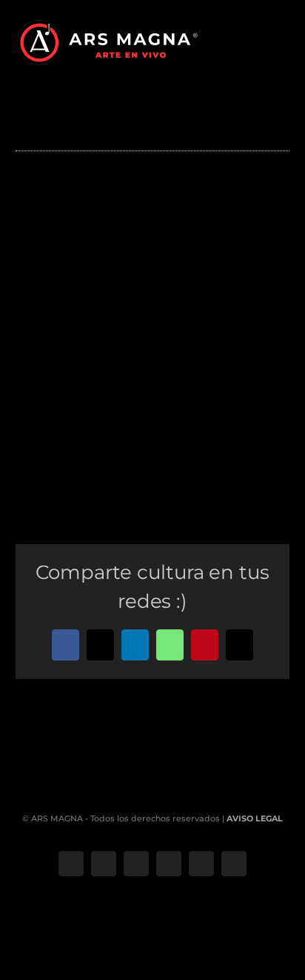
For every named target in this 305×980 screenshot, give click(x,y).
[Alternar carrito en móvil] (257, 41)
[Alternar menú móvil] (283, 41)
